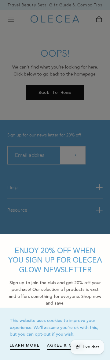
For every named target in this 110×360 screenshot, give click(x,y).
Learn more (25, 345)
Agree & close (65, 345)
